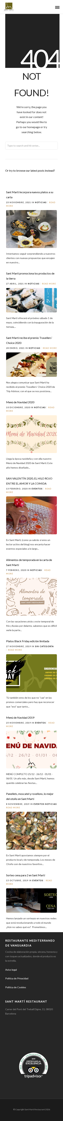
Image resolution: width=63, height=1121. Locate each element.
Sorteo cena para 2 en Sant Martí (25, 875)
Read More (49, 283)
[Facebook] (9, 993)
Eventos (37, 488)
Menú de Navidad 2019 (20, 717)
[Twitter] (17, 993)
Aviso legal (11, 969)
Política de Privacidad (16, 978)
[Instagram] (24, 993)
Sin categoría (44, 646)
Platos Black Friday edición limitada (27, 641)
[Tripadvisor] (32, 993)
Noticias (41, 202)
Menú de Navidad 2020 (20, 402)
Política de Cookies (15, 987)
